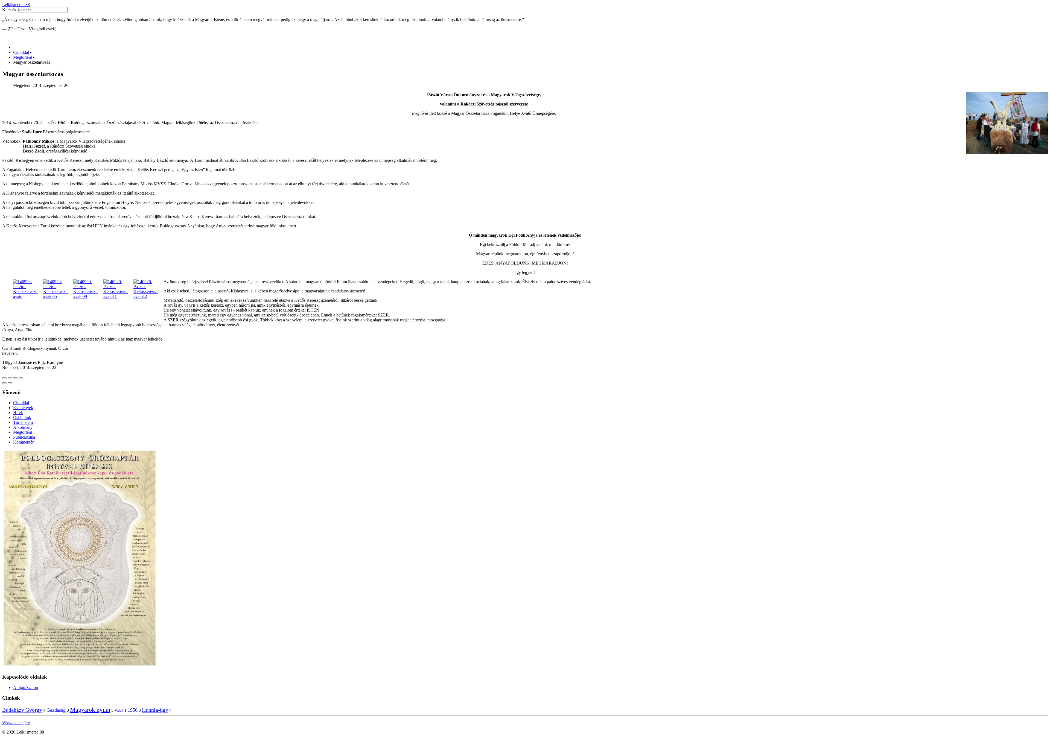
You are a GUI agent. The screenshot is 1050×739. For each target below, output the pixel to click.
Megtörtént (22, 432)
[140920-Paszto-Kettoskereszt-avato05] (58, 296)
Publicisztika (24, 437)
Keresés (9, 9)
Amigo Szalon (25, 687)
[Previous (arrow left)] (4, 383)
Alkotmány (23, 427)
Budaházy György (22, 710)
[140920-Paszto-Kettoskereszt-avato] (28, 296)
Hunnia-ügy (155, 710)
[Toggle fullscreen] (15, 378)
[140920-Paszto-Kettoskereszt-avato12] (148, 296)
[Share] (10, 378)
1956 (133, 710)
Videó (119, 710)
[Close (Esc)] (4, 378)
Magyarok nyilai (90, 709)
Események (23, 407)
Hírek (18, 412)
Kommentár (23, 442)
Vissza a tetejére (16, 722)
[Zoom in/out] (21, 378)
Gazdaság (56, 710)
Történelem (23, 422)
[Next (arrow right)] (10, 383)
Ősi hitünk (22, 417)
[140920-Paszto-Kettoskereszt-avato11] (118, 296)
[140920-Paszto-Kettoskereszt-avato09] (88, 296)
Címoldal (21, 402)
